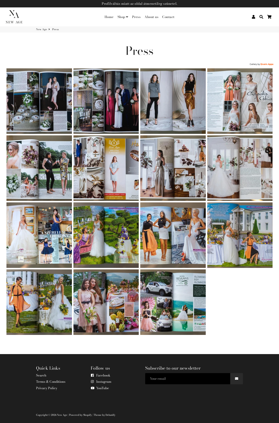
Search (41, 375)
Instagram (103, 381)
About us (151, 16)
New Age (41, 29)
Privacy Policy (46, 388)
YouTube (102, 388)
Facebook (102, 375)
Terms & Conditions (50, 381)
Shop (121, 16)
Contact (168, 16)
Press (136, 16)
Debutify (110, 415)
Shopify (87, 415)
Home (109, 16)
